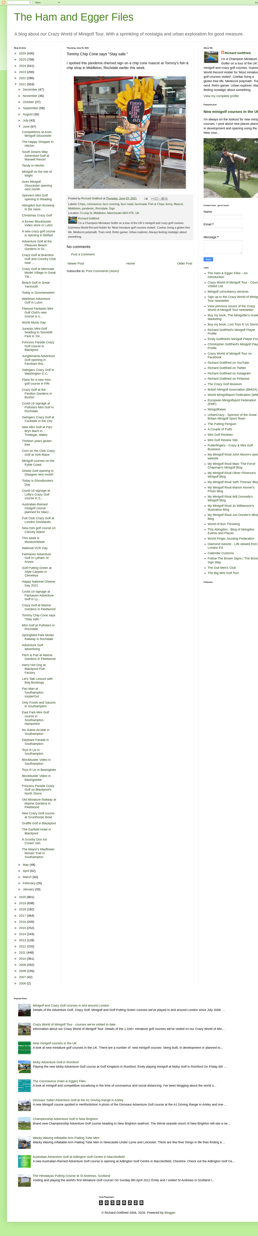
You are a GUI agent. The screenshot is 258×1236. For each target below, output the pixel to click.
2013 (23, 940)
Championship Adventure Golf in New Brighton (65, 1119)
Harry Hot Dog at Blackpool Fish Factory (34, 668)
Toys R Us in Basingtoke (39, 770)
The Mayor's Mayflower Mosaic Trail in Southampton (38, 853)
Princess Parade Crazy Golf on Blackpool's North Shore (38, 789)
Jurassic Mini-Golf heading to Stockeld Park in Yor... (37, 332)
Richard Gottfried (238, 53)
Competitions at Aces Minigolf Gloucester (37, 134)
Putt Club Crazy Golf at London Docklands (38, 520)
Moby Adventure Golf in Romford (56, 1062)
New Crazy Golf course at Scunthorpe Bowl (38, 815)
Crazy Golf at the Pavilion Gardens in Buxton (37, 393)
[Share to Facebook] (163, 198)
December (30, 89)
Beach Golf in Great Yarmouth (36, 284)
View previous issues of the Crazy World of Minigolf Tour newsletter (231, 308)
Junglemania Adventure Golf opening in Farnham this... (38, 359)
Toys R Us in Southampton (32, 752)
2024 (23, 66)
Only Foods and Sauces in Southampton (39, 704)
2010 (23, 958)
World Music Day (34, 322)
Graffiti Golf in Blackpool (39, 823)
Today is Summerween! (38, 292)
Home (130, 263)
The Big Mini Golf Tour (223, 573)
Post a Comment (83, 254)
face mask (127, 204)
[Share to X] (159, 198)
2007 (23, 977)
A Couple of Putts (220, 429)
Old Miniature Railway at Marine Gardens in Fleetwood (39, 803)
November (30, 96)
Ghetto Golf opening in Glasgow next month (38, 472)
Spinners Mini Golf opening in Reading (37, 197)
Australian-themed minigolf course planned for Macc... (36, 508)
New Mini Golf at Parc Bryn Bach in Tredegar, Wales (37, 430)
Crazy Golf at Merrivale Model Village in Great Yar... (39, 272)
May (26, 864)
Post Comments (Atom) (102, 271)
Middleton (74, 208)
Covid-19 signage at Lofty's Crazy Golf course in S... (36, 494)
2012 (23, 946)
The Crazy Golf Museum (225, 384)
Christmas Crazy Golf (37, 215)
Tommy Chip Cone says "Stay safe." (38, 617)
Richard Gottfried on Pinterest (228, 378)
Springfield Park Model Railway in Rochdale (38, 637)
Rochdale (101, 208)
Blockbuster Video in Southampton (36, 761)
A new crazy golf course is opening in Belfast (38, 233)
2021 (23, 84)
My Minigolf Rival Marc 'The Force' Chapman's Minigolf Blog (232, 465)
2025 (23, 59)
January (29, 889)
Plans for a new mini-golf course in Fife (36, 381)
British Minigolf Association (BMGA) (232, 389)
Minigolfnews (217, 409)
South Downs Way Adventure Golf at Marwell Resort (35, 155)
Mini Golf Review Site (223, 440)
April (26, 871)
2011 (23, 952)
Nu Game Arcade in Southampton (35, 732)
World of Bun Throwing (224, 524)
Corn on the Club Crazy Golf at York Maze (38, 452)
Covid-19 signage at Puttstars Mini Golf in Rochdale (38, 407)
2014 (23, 934)
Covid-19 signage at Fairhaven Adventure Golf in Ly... (38, 595)
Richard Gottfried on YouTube (228, 362)
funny (169, 204)
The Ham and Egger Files (74, 17)
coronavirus (94, 204)
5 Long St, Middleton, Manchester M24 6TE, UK (109, 213)
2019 (23, 903)
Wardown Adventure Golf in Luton (36, 300)
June (27, 126)
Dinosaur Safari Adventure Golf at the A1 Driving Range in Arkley (78, 1100)
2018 (23, 909)
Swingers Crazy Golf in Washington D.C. (38, 371)
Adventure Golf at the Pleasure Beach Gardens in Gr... (37, 245)
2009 (23, 965)
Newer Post (76, 263)
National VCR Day (35, 548)
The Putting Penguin (222, 424)
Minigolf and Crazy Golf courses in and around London (71, 1005)
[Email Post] (145, 198)
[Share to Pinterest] (166, 198)
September (31, 108)
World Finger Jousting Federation (231, 538)
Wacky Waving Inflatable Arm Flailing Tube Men (66, 1138)
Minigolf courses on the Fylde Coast (38, 462)
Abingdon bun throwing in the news (38, 207)
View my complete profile (221, 96)
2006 (23, 983)
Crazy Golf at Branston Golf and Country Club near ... (39, 258)
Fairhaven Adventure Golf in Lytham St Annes (36, 557)
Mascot (178, 204)
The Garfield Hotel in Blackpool (36, 831)
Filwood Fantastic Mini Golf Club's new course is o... (37, 312)
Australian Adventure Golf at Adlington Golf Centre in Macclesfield (79, 1157)
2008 (23, 971)
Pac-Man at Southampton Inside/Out (32, 692)
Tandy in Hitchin (33, 165)
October (29, 102)
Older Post (184, 263)
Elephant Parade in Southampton (35, 742)
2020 (23, 897)
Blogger (169, 1212)
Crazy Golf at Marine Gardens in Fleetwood (38, 607)
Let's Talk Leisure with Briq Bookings (37, 680)
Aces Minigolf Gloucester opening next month (37, 185)
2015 (23, 928)
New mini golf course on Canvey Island (39, 530)
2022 (23, 78)
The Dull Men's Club (222, 567)
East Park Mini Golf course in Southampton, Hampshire (35, 718)
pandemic (88, 208)
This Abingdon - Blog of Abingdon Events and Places (231, 531)
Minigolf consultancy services (228, 291)
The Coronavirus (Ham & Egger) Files (59, 1081)
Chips (81, 204)
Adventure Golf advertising (32, 647)
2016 (23, 922)
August (28, 114)
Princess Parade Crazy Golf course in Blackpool (38, 346)
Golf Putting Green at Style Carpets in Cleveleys (37, 571)
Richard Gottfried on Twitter (227, 368)
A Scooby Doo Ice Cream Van (34, 841)
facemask (141, 204)
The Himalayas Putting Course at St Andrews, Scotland (71, 1176)
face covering (111, 204)
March (27, 877)
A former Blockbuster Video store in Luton (37, 223)
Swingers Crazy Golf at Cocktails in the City (38, 419)
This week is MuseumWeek (33, 540)
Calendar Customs (221, 553)
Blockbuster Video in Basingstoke (36, 778)
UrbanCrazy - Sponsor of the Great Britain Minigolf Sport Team (232, 416)
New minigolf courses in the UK (55, 1043)
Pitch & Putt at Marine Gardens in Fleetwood (38, 657)
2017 (23, 915)
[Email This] (153, 198)
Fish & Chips (156, 204)
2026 (23, 53)
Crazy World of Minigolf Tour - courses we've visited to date (74, 1024)
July (26, 120)
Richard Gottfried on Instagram (229, 373)
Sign (112, 208)
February (29, 883)
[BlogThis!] (156, 198)
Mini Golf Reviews (220, 434)
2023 (23, 72)
